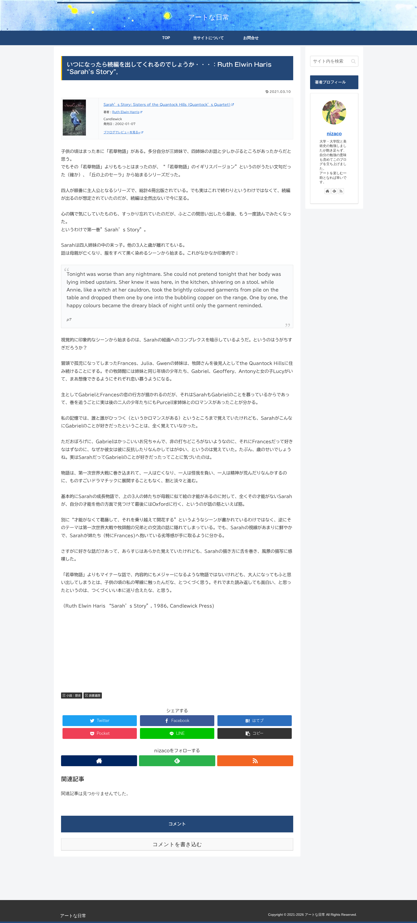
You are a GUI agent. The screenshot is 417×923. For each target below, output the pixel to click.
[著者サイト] (99, 760)
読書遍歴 (94, 695)
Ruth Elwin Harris (125, 111)
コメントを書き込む (177, 844)
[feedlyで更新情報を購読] (177, 760)
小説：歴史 (73, 695)
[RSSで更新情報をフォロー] (255, 760)
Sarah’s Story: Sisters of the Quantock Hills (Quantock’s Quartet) (167, 104)
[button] (353, 61)
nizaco (334, 133)
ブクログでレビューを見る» (122, 132)
